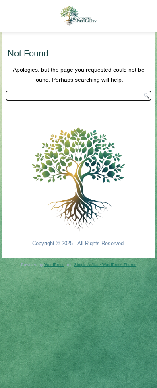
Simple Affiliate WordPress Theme (105, 264)
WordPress (54, 264)
